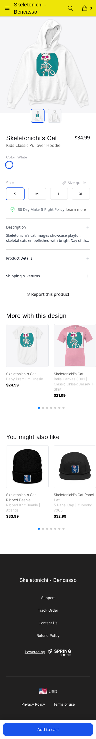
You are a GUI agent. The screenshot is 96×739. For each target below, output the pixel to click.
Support (48, 597)
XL (81, 193)
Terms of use (64, 704)
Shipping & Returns (23, 275)
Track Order (48, 610)
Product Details (19, 258)
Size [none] (10, 183)
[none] (74, 182)
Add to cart (48, 729)
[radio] (15, 194)
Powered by (35, 652)
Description (16, 227)
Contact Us (48, 623)
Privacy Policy (33, 704)
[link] (27, 345)
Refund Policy (48, 635)
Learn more (76, 209)
